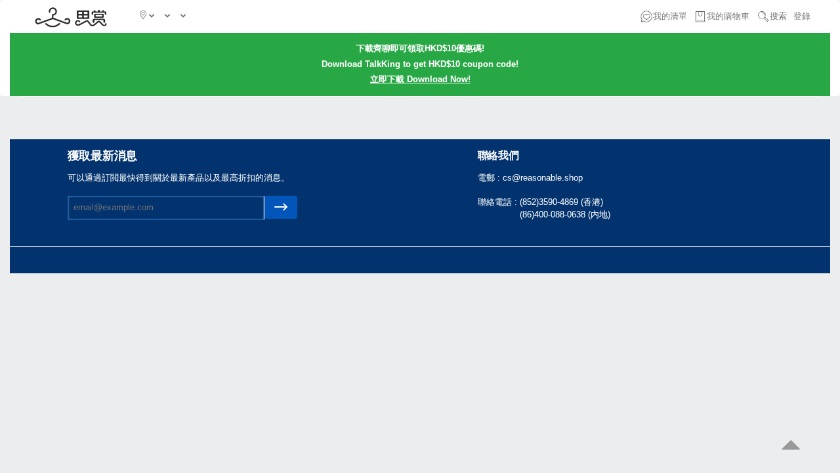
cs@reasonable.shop (543, 178)
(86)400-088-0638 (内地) (565, 214)
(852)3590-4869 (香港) (561, 202)
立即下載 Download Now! (420, 79)
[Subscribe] (280, 207)
